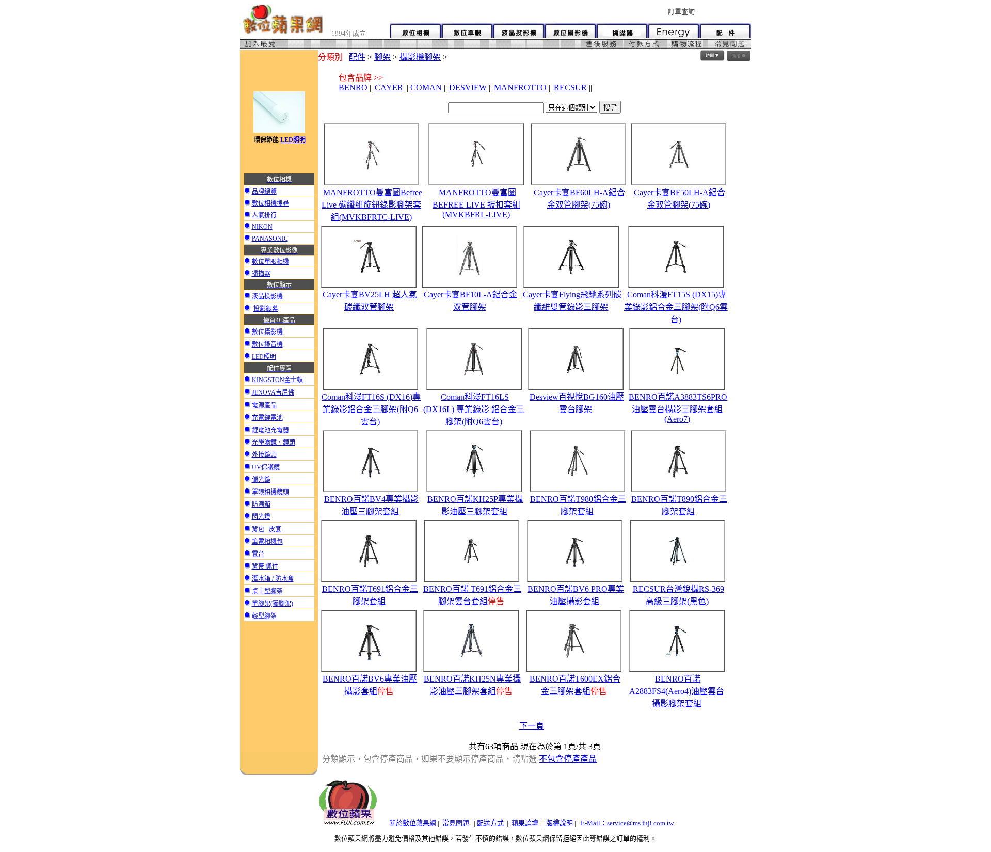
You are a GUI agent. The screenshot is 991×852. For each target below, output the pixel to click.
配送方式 (490, 823)
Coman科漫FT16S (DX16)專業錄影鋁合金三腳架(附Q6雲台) (371, 409)
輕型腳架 (264, 616)
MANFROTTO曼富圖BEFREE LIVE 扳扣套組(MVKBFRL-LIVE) (476, 203)
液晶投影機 (267, 296)
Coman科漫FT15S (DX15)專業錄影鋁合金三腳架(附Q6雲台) (676, 307)
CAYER (389, 87)
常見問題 (455, 823)
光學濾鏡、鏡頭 (273, 442)
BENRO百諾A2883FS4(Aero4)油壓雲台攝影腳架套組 (676, 691)
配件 (357, 57)
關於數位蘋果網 (412, 823)
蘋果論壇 (525, 823)
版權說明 (559, 823)
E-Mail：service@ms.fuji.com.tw (627, 823)
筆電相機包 (267, 541)
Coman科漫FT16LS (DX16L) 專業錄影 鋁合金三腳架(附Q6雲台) (473, 409)
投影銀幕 (265, 308)
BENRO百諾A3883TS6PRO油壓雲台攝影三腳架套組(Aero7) (678, 407)
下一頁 (531, 725)
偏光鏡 (261, 479)
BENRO (353, 87)
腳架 (382, 57)
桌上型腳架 (267, 591)
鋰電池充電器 (270, 430)
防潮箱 (261, 504)
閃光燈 (261, 516)
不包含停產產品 (568, 758)
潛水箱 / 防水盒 (273, 578)
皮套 (275, 529)
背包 (258, 529)
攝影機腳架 (420, 57)
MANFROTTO (520, 87)
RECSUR (570, 87)
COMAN (426, 87)
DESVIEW (468, 87)
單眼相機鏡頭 (270, 492)
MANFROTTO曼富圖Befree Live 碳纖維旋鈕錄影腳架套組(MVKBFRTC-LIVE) (372, 205)
